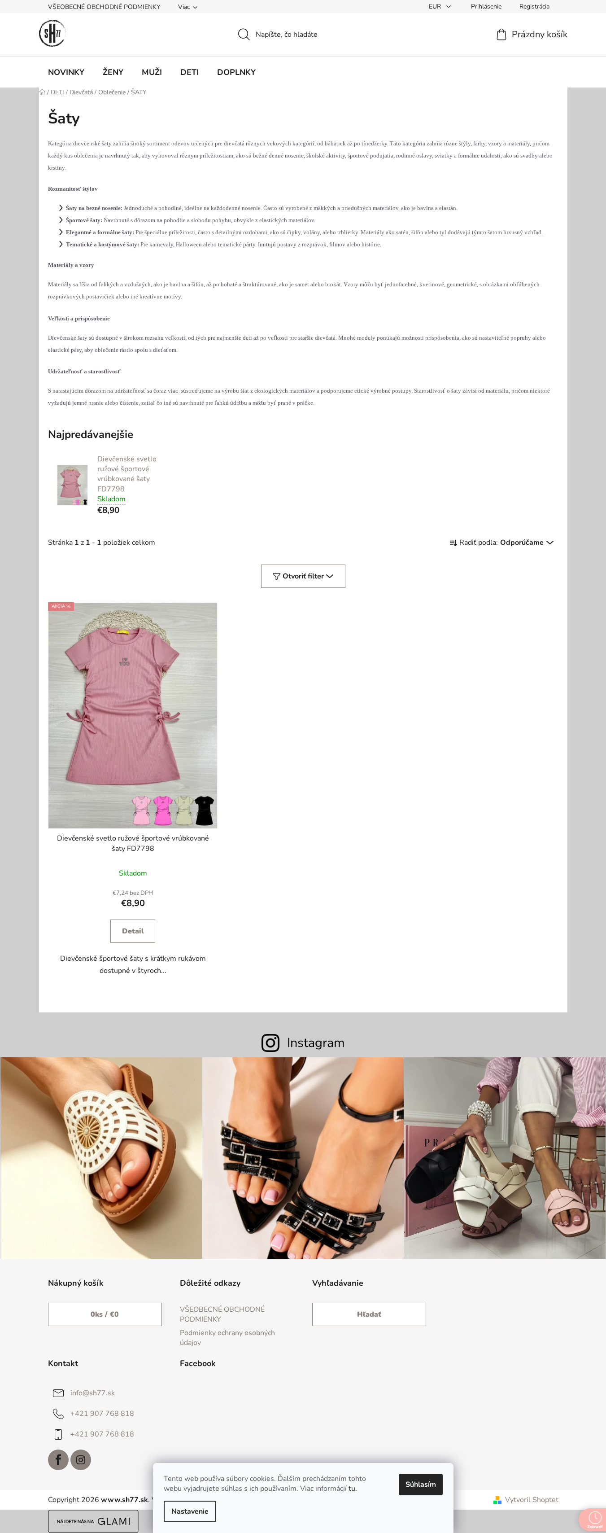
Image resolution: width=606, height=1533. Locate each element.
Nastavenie (190, 1511)
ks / (105, 1314)
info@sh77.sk (92, 1393)
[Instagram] (80, 1460)
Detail (133, 931)
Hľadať (369, 1314)
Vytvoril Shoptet (531, 1500)
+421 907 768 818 (102, 1414)
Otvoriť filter (303, 576)
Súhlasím (420, 1484)
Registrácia (534, 6)
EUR (436, 6)
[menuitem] (66, 72)
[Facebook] (58, 1460)
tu (352, 1489)
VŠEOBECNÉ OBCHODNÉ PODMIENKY (104, 7)
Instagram (316, 1042)
